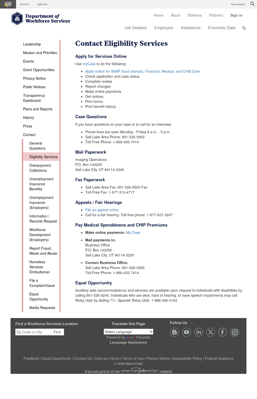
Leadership (32, 44)
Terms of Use (133, 358)
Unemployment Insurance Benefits (41, 183)
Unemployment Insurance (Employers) (41, 202)
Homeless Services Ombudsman (39, 266)
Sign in (238, 16)
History (28, 117)
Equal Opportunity (38, 296)
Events (28, 61)
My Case (133, 232)
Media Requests (42, 307)
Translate (143, 337)
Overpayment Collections (40, 168)
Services (24, 4)
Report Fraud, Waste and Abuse (43, 251)
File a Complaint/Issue (42, 283)
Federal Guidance (219, 358)
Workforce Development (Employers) (39, 234)
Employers (163, 27)
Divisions (195, 15)
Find (57, 331)
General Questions (37, 146)
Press (27, 125)
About (175, 15)
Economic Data (221, 27)
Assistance (191, 27)
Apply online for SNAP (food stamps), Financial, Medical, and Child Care (142, 71)
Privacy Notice (34, 78)
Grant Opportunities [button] (38, 69)
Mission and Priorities (40, 52)
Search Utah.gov (238, 4)
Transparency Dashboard (34, 98)
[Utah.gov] (8, 4)
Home (158, 15)
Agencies (42, 4)
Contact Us (83, 358)
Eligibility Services (43, 156)
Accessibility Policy (187, 358)
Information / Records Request (43, 218)
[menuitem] (158, 15)
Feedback (31, 358)
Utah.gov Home (107, 358)
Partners (216, 15)
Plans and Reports (37, 108)
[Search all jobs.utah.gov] (242, 27)
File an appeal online (101, 209)
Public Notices (34, 86)
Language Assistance (128, 342)
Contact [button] (29, 134)
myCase (89, 63)
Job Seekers (135, 27)
